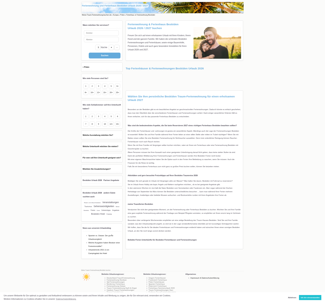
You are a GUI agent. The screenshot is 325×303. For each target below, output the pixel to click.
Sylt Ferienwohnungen (116, 282)
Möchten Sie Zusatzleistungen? (97, 169)
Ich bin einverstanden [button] (310, 298)
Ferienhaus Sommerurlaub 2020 (162, 288)
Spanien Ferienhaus (157, 284)
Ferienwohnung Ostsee (116, 286)
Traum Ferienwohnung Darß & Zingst (122, 288)
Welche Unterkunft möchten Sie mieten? (100, 146)
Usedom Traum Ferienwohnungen (120, 290)
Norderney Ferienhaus (116, 284)
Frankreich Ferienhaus (158, 280)
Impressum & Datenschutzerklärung (204, 278)
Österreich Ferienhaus (158, 286)
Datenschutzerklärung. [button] (66, 299)
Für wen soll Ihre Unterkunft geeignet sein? (102, 158)
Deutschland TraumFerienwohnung (121, 278)
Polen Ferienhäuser (156, 282)
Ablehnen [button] (292, 298)
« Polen (86, 67)
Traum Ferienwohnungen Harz (161, 290)
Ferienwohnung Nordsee (117, 280)
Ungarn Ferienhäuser (157, 278)
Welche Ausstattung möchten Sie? (98, 135)
